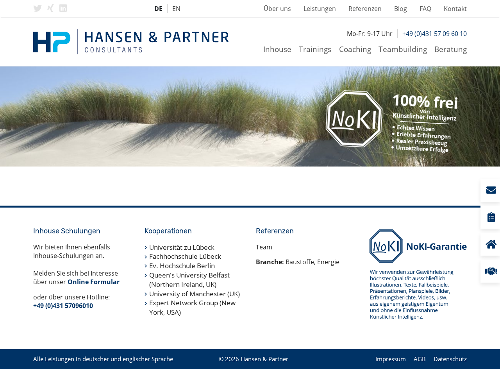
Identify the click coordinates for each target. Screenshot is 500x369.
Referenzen (365, 8)
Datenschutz (450, 359)
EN (176, 8)
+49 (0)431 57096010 (63, 305)
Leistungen (320, 8)
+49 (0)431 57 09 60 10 (434, 33)
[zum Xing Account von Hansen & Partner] (50, 8)
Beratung (450, 49)
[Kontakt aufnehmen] (490, 190)
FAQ (425, 8)
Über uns (277, 8)
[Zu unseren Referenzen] (490, 271)
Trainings (315, 49)
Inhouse (277, 49)
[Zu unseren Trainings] (490, 217)
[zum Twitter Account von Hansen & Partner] (37, 8)
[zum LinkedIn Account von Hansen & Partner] (63, 8)
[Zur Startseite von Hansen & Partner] (131, 41)
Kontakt (455, 8)
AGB (420, 359)
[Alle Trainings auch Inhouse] (490, 244)
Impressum (390, 359)
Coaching (355, 49)
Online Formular (94, 282)
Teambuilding (403, 49)
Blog (400, 8)
